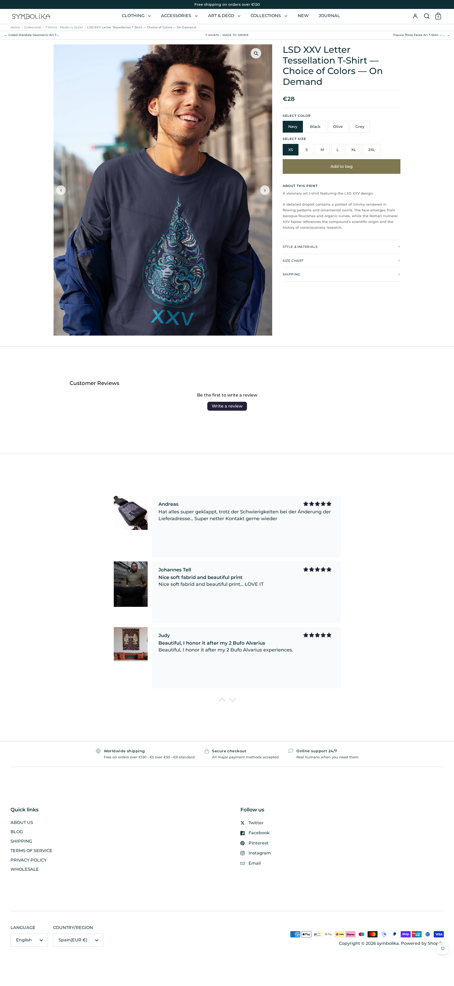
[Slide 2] (163, 331)
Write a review (227, 406)
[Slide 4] (169, 331)
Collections (32, 27)
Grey (359, 126)
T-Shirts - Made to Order (64, 27)
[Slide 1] (158, 331)
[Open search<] (426, 16)
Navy (292, 126)
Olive (338, 126)
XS (290, 149)
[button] (426, 16)
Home (15, 27)
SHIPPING (291, 274)
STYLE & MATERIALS (300, 247)
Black (315, 126)
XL (353, 149)
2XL (371, 149)
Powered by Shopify (422, 943)
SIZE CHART (293, 261)
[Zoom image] (256, 53)
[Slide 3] (166, 331)
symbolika (388, 943)
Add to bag (342, 166)
